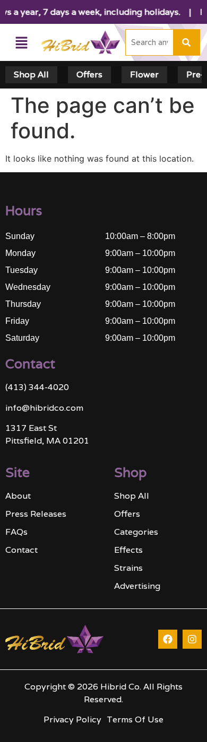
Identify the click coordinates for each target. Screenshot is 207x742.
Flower (144, 74)
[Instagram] (192, 639)
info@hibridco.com (44, 407)
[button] (21, 43)
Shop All (31, 74)
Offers (89, 74)
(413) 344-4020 (37, 387)
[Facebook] (167, 639)
